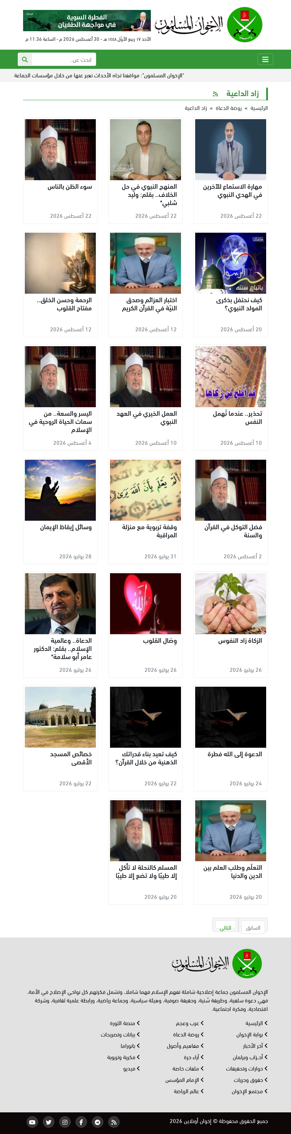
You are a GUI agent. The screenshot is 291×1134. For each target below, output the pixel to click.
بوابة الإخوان (250, 1034)
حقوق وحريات (249, 1079)
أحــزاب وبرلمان (248, 1056)
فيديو (130, 1068)
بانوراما (129, 1045)
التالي (225, 926)
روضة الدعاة (229, 107)
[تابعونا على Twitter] (48, 1122)
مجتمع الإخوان (248, 1090)
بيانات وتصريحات (119, 1034)
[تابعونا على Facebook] (81, 1122)
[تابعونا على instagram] (65, 1122)
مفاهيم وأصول (184, 1045)
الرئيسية (259, 107)
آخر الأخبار (253, 1045)
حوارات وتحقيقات (245, 1068)
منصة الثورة (123, 1022)
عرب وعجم (188, 1022)
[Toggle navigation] (265, 59)
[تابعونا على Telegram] (97, 1122)
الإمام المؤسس (183, 1079)
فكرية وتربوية (122, 1056)
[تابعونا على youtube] (32, 1122)
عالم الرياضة (187, 1090)
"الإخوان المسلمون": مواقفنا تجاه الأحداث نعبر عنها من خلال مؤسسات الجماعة (120, 75)
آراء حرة (192, 1056)
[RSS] (114, 1122)
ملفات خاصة (186, 1068)
